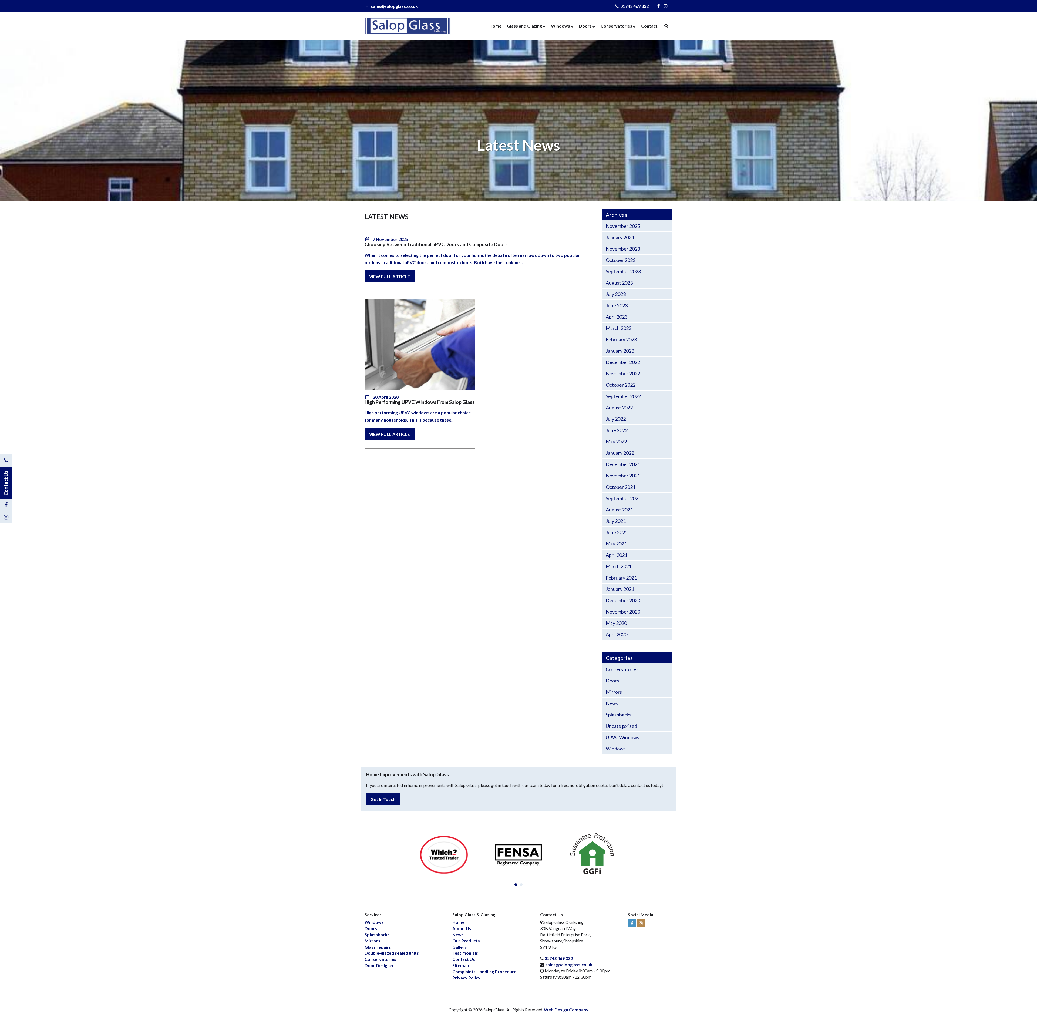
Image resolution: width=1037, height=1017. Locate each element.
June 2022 (617, 430)
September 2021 (623, 498)
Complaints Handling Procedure (484, 971)
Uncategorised (621, 726)
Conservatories (616, 25)
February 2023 (621, 339)
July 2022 (616, 419)
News (612, 703)
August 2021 (619, 510)
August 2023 (619, 283)
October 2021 (620, 487)
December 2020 (623, 600)
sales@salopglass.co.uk (394, 6)
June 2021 (617, 532)
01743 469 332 (634, 6)
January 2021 (620, 589)
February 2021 (621, 578)
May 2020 (616, 623)
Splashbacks (618, 715)
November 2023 (623, 249)
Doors (585, 25)
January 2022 (620, 453)
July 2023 (616, 294)
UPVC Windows (622, 737)
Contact (649, 25)
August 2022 (619, 407)
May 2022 (616, 441)
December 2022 (623, 362)
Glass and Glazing (524, 25)
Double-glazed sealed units (392, 952)
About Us (461, 928)
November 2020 (623, 612)
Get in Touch (383, 799)
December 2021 (623, 464)
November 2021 (623, 476)
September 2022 (623, 396)
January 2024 (620, 237)
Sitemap (460, 965)
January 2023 (620, 351)
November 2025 (623, 226)
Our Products (466, 940)
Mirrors (614, 692)
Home (495, 25)
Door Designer (379, 965)
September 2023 (623, 271)
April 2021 (616, 555)
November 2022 (623, 373)
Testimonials (465, 952)
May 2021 (616, 544)
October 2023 (620, 260)
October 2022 (620, 385)
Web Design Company (566, 1009)
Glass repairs (378, 946)
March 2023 (618, 328)
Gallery (459, 946)
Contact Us (463, 959)
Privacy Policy (466, 977)
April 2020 (616, 634)
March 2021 (618, 566)
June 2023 (617, 305)
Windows (560, 25)
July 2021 (616, 521)
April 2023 (616, 317)
